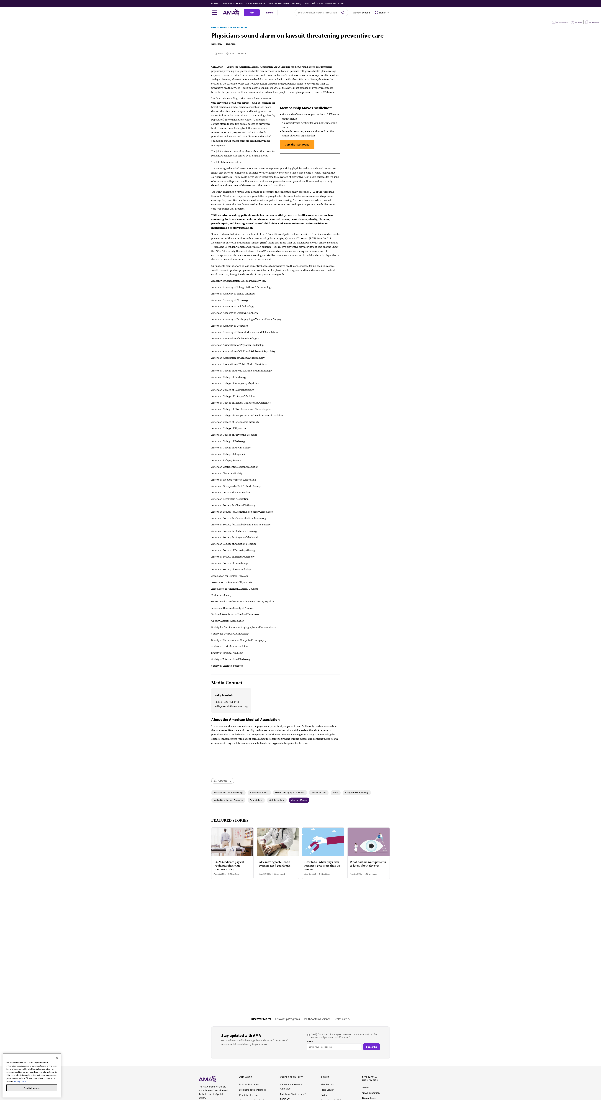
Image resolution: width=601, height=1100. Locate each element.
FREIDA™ (215, 3)
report (304, 238)
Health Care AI (342, 1019)
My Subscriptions (562, 22)
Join (252, 12)
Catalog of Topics (299, 800)
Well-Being (296, 3)
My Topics (578, 22)
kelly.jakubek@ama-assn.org (231, 706)
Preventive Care (318, 792)
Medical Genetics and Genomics (228, 800)
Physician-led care (248, 1095)
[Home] (207, 1079)
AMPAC (366, 1087)
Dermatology (256, 800)
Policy (324, 1095)
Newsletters (330, 3)
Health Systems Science (316, 1019)
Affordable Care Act (259, 792)
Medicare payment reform (252, 1089)
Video (341, 3)
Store (305, 3)
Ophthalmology (276, 800)
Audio (320, 3)
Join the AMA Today (297, 144)
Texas (335, 792)
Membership (327, 1084)
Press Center (219, 27)
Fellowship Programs (287, 1019)
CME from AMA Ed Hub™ (233, 3)
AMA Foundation (371, 1092)
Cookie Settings (32, 1088)
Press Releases (238, 27)
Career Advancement (256, 3)
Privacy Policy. (20, 1081)
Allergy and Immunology (356, 792)
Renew (269, 12)
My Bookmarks (594, 22)
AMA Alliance (369, 1098)
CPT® (313, 3)
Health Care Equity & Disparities (289, 792)
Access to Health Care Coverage (228, 792)
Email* (310, 1041)
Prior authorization (249, 1084)
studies (271, 255)
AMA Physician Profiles (278, 3)
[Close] (57, 1058)
